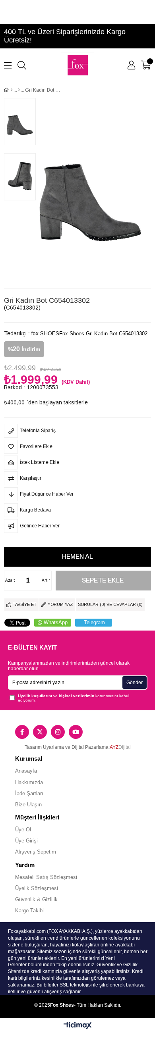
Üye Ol (23, 830)
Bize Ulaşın (28, 805)
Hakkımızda (29, 782)
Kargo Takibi (29, 910)
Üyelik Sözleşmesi (36, 888)
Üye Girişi (26, 841)
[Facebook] (22, 732)
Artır (46, 580)
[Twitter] (40, 732)
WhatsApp (56, 622)
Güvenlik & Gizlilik (36, 899)
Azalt (10, 580)
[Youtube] (76, 732)
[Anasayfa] (12, 90)
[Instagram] (58, 732)
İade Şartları (29, 793)
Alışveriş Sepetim (35, 852)
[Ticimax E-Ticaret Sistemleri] (78, 1026)
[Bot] (19, 90)
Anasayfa (26, 771)
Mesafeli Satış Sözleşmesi (46, 877)
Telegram (94, 622)
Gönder (134, 682)
